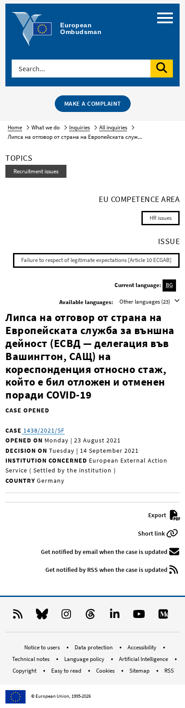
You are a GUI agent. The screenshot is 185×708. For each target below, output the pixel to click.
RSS (169, 670)
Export (157, 515)
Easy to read (67, 670)
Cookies (106, 670)
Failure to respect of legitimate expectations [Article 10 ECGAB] (96, 260)
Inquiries (79, 127)
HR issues (161, 218)
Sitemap (140, 670)
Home (15, 127)
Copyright (25, 670)
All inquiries (113, 127)
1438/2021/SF (43, 430)
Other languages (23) (145, 301)
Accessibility (143, 647)
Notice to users (42, 647)
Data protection (94, 647)
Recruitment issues (35, 171)
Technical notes (31, 659)
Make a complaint (92, 103)
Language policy (85, 659)
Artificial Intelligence (144, 659)
